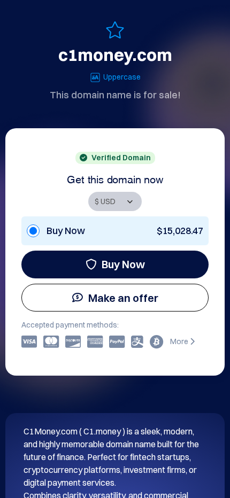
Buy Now (123, 264)
